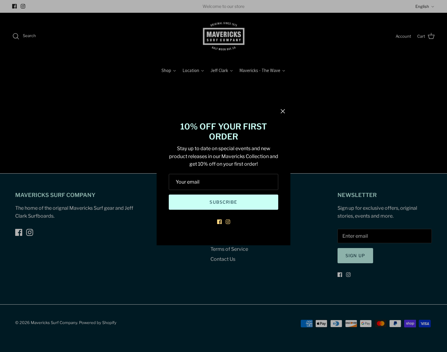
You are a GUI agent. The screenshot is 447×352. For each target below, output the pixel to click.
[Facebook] (219, 221)
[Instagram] (228, 221)
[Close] (282, 111)
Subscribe (223, 202)
